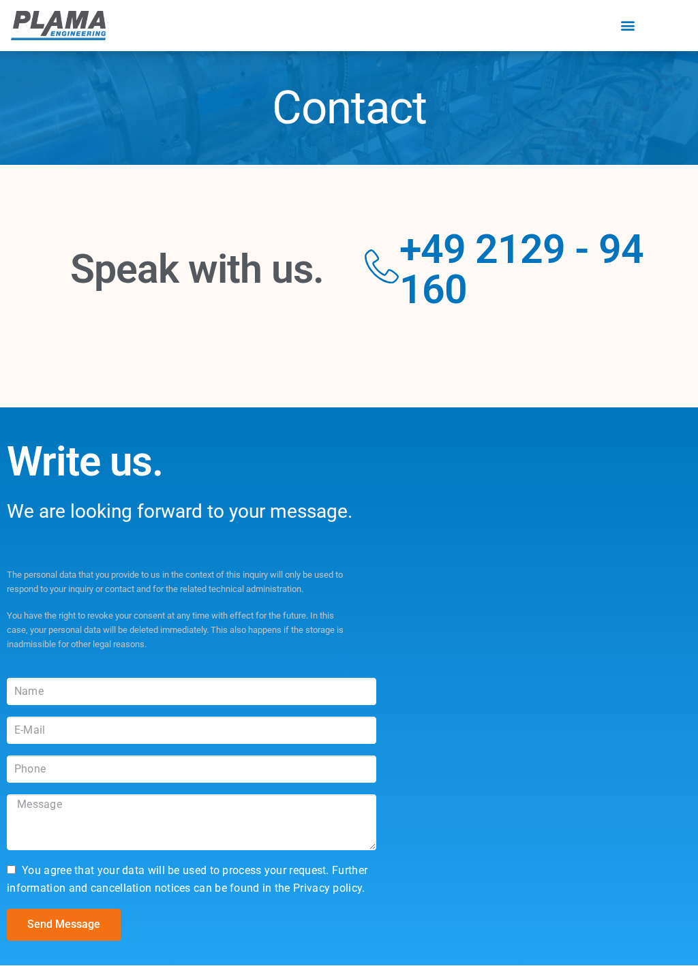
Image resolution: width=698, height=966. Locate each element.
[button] (627, 25)
